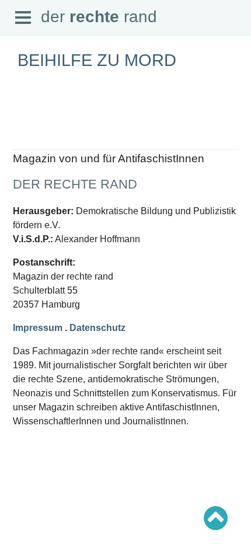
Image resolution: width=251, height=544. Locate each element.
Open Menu (23, 18)
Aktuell (23, 144)
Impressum (37, 328)
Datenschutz (97, 328)
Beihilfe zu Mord (97, 60)
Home (22, 133)
